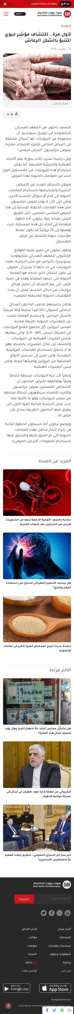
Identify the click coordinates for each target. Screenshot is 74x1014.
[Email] (69, 1010)
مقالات (32, 937)
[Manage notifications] (8, 1006)
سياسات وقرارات (59, 946)
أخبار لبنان (64, 929)
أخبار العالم (29, 929)
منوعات (32, 946)
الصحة (66, 26)
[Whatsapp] (62, 1010)
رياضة (67, 962)
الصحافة (65, 937)
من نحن (66, 971)
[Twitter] (54, 1010)
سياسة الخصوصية (61, 1000)
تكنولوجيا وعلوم (60, 954)
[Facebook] (47, 1010)
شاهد (29, 962)
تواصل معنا (29, 971)
